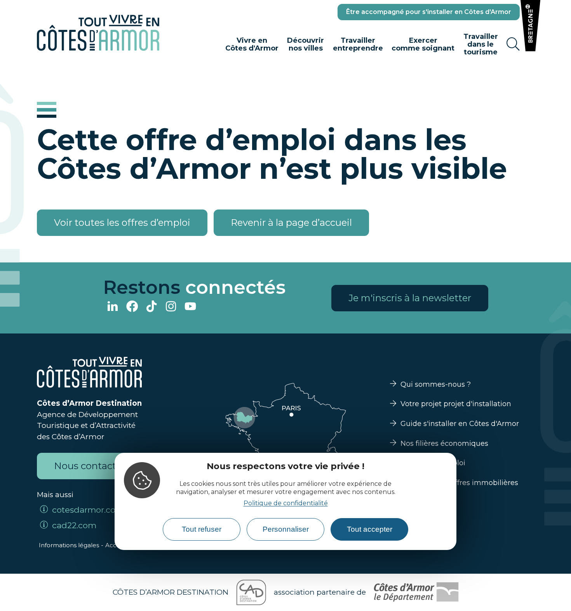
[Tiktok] (151, 307)
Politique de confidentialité (286, 502)
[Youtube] (190, 307)
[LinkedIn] (112, 307)
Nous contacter (89, 465)
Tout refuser (201, 529)
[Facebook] (132, 307)
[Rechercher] (513, 44)
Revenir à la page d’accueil (291, 222)
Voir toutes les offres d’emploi (122, 222)
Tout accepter (369, 529)
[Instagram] (171, 307)
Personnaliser (286, 529)
